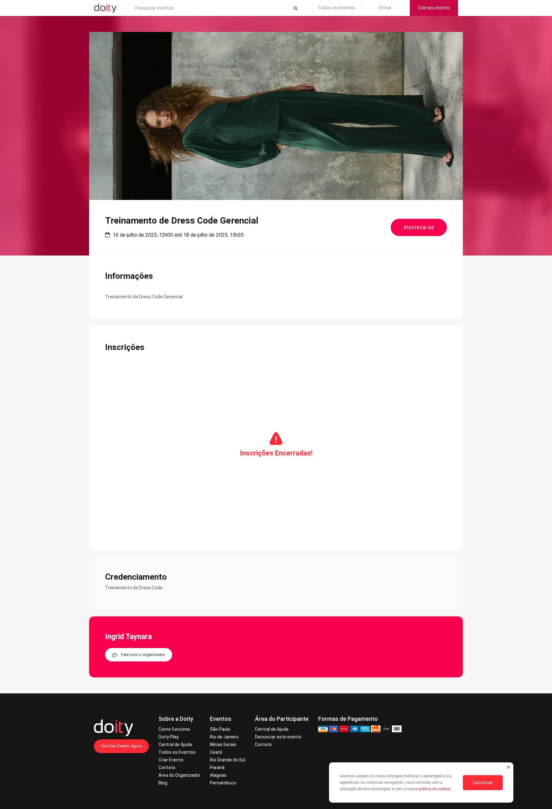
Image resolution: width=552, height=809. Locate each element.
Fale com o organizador (143, 654)
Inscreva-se (418, 227)
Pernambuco (223, 782)
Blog (162, 782)
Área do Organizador (179, 775)
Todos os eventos (336, 7)
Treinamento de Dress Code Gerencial (181, 220)
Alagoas (218, 775)
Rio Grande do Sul (227, 759)
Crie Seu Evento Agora (121, 746)
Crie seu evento (434, 7)
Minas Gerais (223, 744)
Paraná (217, 767)
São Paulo (220, 729)
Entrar (385, 7)
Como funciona (174, 729)
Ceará (216, 752)
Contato (166, 767)
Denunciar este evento (278, 736)
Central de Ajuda (175, 744)
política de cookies (435, 789)
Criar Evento (170, 759)
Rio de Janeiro (224, 736)
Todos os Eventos (176, 752)
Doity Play (168, 736)
